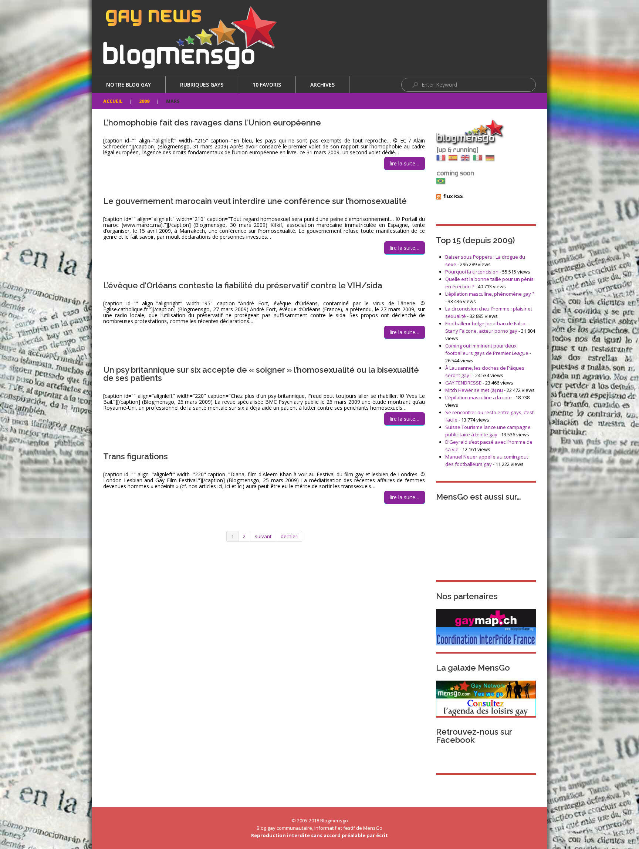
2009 (144, 101)
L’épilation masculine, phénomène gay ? (489, 294)
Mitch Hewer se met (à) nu (474, 390)
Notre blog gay (128, 84)
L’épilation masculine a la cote (478, 397)
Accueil (112, 101)
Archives (322, 84)
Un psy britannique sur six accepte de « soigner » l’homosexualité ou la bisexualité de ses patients (261, 374)
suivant (263, 536)
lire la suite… (404, 163)
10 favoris (267, 84)
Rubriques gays (201, 84)
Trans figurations (135, 456)
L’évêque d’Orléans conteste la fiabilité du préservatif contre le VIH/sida (242, 285)
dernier (289, 536)
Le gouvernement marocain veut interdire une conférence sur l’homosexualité (255, 201)
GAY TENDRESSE (463, 382)
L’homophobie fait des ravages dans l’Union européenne (212, 122)
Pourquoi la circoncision (471, 271)
